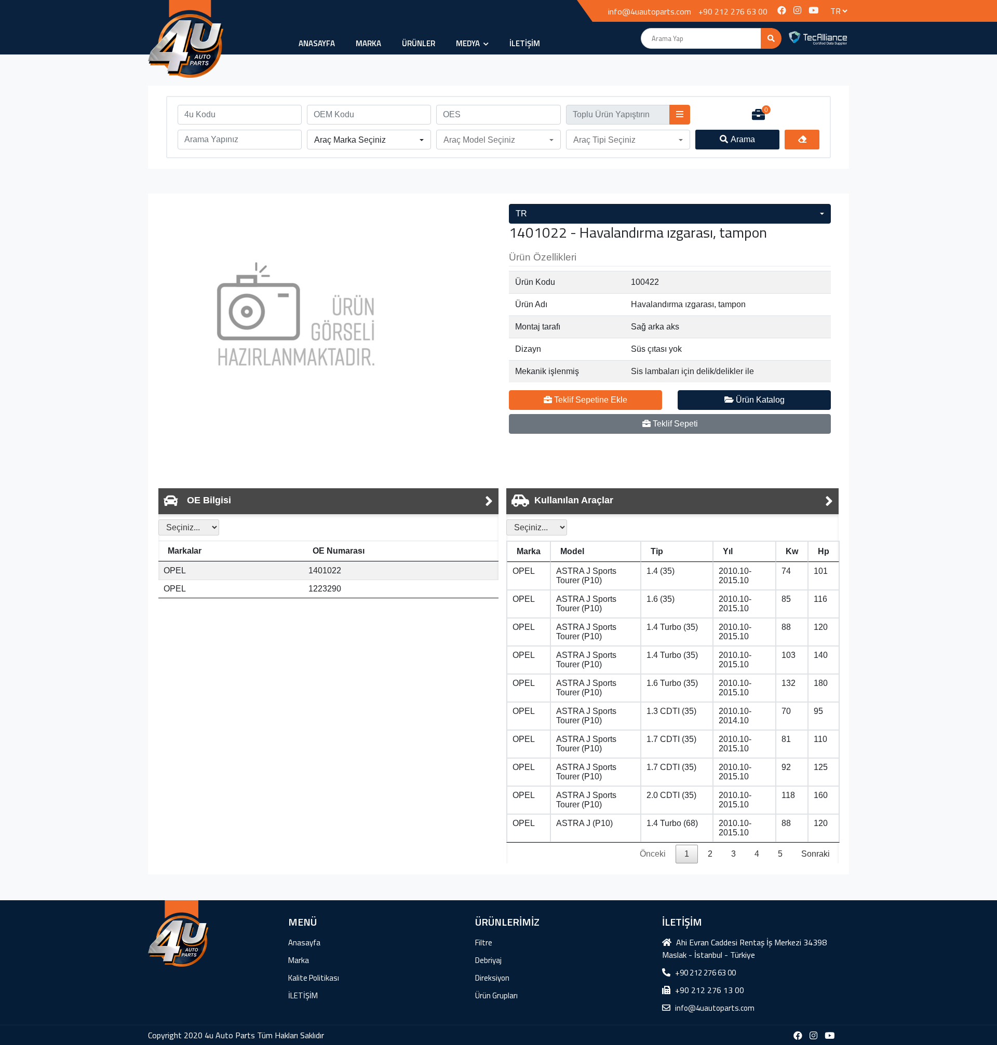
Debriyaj (488, 960)
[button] (368, 140)
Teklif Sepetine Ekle (589, 399)
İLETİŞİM (524, 43)
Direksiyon (492, 978)
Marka (368, 43)
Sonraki (815, 853)
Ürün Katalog (759, 399)
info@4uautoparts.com (649, 11)
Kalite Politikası (313, 978)
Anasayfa (317, 43)
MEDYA (468, 43)
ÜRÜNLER (418, 43)
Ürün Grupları (496, 995)
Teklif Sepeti (674, 423)
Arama (743, 139)
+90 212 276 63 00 (732, 11)
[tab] (328, 501)
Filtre (483, 942)
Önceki (653, 853)
